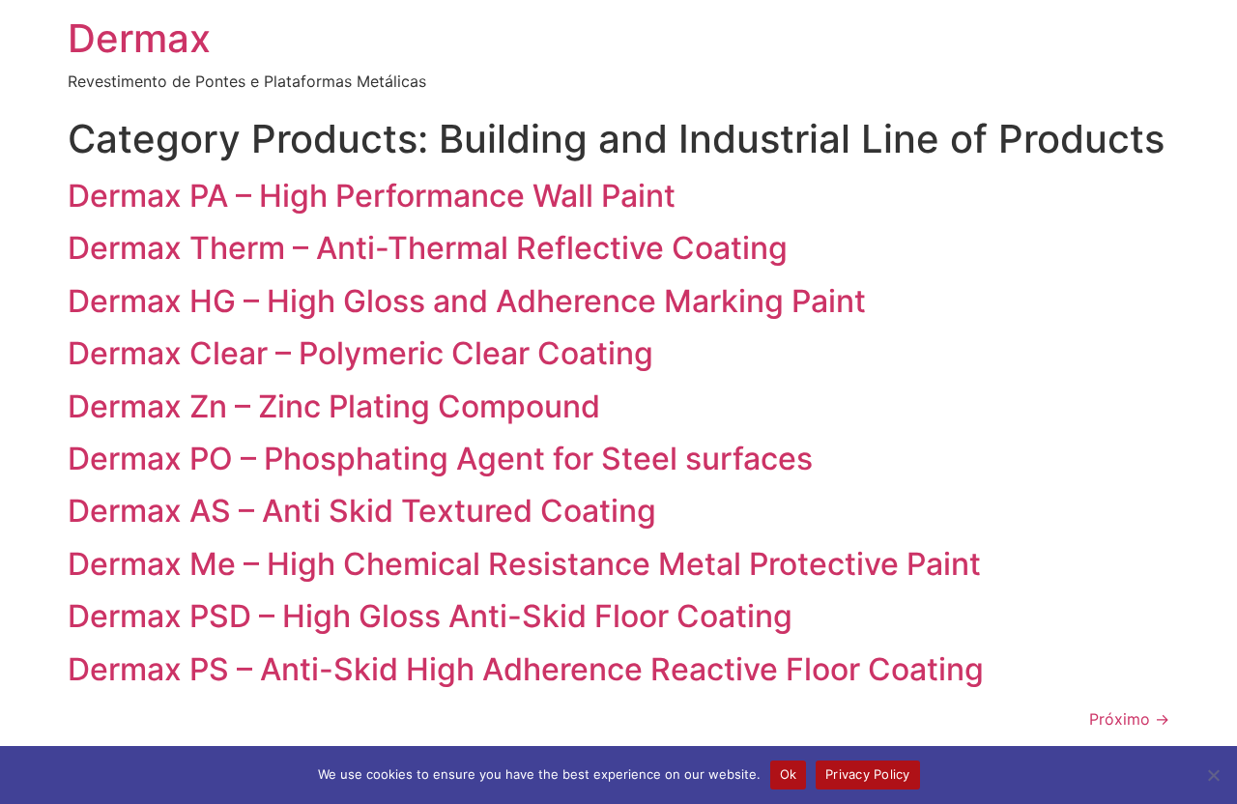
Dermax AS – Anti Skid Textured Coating (362, 511)
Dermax (139, 38)
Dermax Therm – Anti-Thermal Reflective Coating (428, 248)
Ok (788, 774)
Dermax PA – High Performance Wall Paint (372, 196)
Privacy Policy (867, 774)
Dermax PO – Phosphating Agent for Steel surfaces (440, 458)
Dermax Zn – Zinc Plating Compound (334, 406)
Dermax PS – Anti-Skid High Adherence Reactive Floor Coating (526, 669)
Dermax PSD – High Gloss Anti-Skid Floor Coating (430, 616)
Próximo (1129, 719)
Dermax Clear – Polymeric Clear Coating (360, 353)
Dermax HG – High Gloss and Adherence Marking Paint (467, 301)
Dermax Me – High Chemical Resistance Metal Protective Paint (524, 564)
